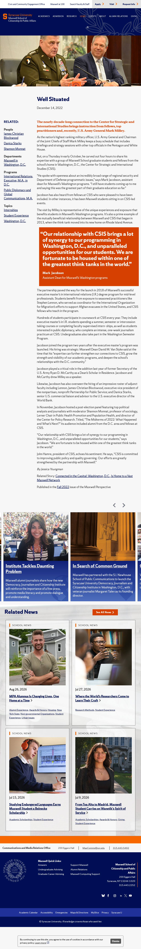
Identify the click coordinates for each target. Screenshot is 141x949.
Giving (134, 16)
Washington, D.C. (15, 221)
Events (92, 16)
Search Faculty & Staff (79, 4)
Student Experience (16, 216)
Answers (42, 864)
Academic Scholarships (20, 819)
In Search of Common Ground (100, 566)
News (83, 16)
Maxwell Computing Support (85, 874)
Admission (58, 16)
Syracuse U (116, 912)
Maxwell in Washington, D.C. (15, 163)
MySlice (95, 912)
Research (72, 16)
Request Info (129, 4)
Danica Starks (12, 143)
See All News (103, 612)
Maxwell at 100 (57, 4)
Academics (44, 16)
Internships (11, 210)
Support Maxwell (79, 864)
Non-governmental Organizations (37, 713)
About (102, 16)
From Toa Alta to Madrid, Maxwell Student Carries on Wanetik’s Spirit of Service (100, 808)
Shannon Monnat (14, 149)
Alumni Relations (118, 16)
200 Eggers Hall (127, 876)
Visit (111, 4)
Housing (52, 710)
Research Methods (84, 710)
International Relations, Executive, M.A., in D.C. (18, 180)
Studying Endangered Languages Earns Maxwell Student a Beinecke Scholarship (35, 808)
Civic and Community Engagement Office (26, 4)
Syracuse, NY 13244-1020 (121, 881)
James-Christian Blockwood (14, 136)
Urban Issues (28, 717)
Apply (98, 4)
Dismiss (115, 941)
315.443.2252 (127, 885)
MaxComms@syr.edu (93, 848)
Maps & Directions (79, 912)
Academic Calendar (28, 912)
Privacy (105, 912)
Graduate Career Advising (51, 874)
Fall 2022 (63, 487)
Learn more (40, 942)
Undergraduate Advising (50, 869)
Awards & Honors (38, 710)
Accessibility (46, 912)
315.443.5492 (121, 848)
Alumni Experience (18, 710)
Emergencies (61, 912)
